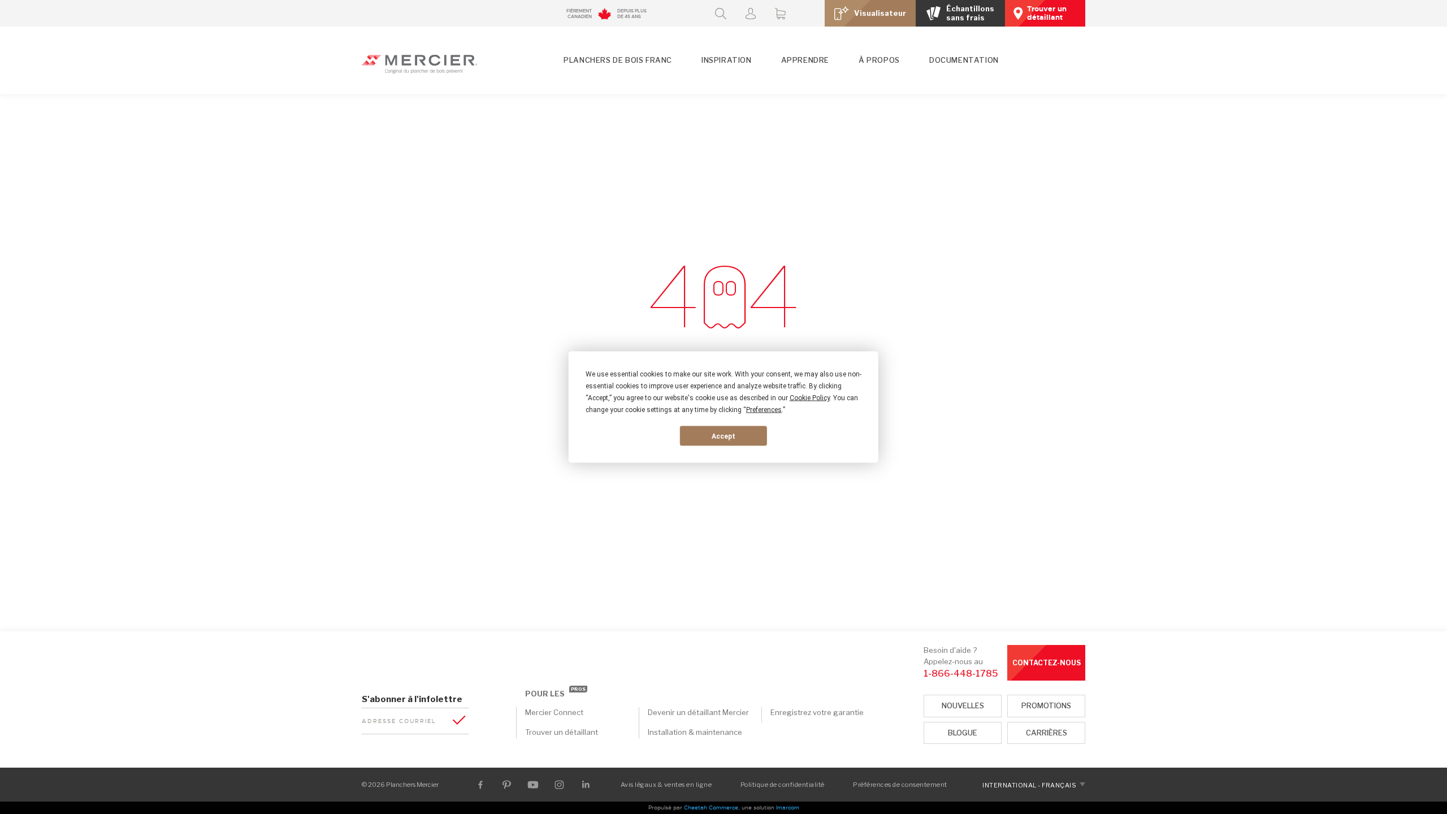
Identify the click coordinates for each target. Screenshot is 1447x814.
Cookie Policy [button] (810, 398)
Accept (723, 436)
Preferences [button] (764, 410)
